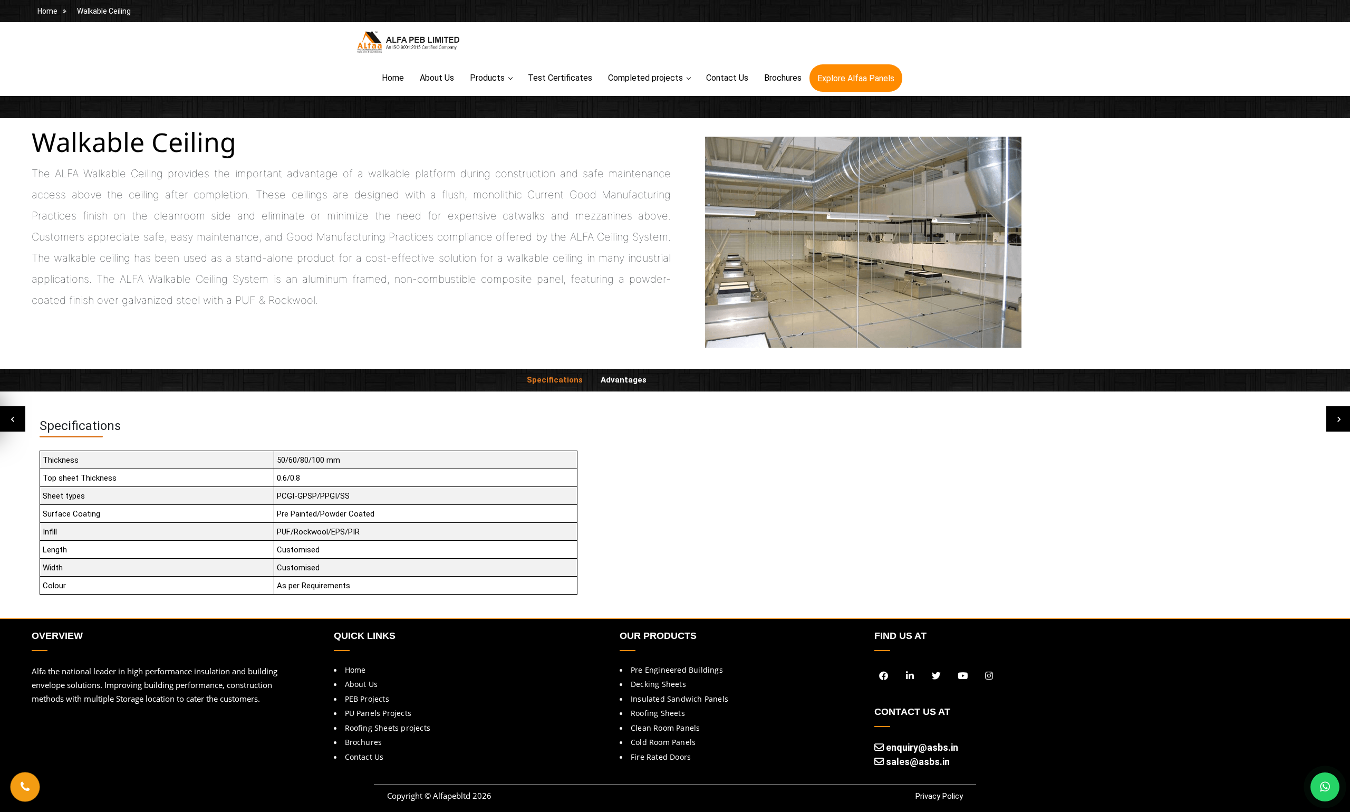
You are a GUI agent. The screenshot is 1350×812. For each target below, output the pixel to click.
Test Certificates (560, 78)
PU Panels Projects (378, 713)
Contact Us (727, 78)
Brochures (783, 78)
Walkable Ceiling (104, 11)
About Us (437, 78)
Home (47, 11)
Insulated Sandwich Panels (679, 699)
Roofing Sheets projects (388, 728)
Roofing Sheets (658, 713)
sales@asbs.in (917, 761)
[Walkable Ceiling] (863, 244)
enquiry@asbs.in (921, 747)
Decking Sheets (658, 684)
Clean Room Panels (665, 728)
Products (487, 78)
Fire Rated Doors (661, 757)
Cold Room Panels (663, 742)
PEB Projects (367, 699)
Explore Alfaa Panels (855, 78)
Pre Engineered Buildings (677, 670)
